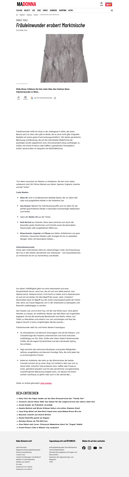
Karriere (53, 10)
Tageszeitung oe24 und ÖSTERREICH (62, 441)
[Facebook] (83, 448)
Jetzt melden (46, 383)
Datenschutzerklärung (24, 452)
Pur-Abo (19, 464)
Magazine (22, 15)
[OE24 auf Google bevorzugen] (55, 98)
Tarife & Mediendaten (56, 450)
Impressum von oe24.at (24, 467)
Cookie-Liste (20, 454)
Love (39, 10)
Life (33, 10)
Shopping (62, 10)
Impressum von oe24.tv (24, 469)
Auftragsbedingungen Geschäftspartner (63, 447)
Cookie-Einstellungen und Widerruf (28, 457)
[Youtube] (95, 448)
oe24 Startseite (21, 447)
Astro (70, 10)
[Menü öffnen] (112, 10)
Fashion (19, 10)
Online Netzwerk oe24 (24, 441)
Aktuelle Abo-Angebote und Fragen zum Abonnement (63, 453)
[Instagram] (89, 448)
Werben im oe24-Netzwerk (25, 459)
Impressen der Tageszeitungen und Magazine (61, 458)
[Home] (17, 15)
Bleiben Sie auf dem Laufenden (93, 441)
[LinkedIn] (100, 448)
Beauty (27, 10)
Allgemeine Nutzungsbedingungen (28, 450)
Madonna (29, 15)
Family (45, 10)
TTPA (51, 462)
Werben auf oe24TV (23, 462)
